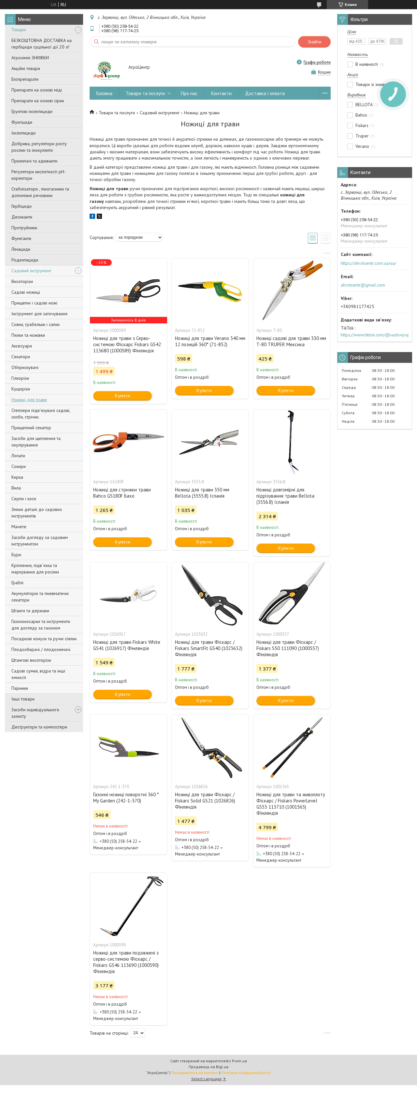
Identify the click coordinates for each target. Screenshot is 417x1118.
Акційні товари (25, 68)
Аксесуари (21, 346)
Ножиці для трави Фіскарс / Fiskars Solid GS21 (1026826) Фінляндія (205, 800)
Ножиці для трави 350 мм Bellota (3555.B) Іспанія (202, 493)
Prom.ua (239, 1060)
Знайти (314, 41)
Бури (16, 555)
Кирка (17, 477)
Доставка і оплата (265, 93)
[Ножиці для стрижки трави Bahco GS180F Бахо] (128, 442)
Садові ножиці (25, 292)
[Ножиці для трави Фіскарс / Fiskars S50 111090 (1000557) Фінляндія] (291, 594)
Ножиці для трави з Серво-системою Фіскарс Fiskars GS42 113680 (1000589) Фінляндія (127, 344)
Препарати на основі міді (36, 90)
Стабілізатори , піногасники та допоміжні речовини (40, 192)
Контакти (221, 93)
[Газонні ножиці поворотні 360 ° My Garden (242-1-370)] (128, 747)
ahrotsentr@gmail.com (363, 285)
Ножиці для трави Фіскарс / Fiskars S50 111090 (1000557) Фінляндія (287, 648)
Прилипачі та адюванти (34, 161)
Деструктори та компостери (39, 727)
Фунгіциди (21, 122)
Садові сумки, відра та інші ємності (38, 674)
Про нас (189, 93)
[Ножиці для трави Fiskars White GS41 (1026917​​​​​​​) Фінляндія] (128, 594)
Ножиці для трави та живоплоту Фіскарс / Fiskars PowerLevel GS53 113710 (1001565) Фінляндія (290, 803)
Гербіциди (21, 206)
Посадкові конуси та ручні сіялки (44, 639)
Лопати (18, 456)
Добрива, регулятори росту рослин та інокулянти (39, 147)
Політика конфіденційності (246, 1072)
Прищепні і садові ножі (34, 303)
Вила (16, 488)
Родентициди (24, 260)
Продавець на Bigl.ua (208, 1066)
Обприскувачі (24, 367)
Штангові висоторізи (31, 660)
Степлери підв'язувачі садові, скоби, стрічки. (40, 413)
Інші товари (23, 699)
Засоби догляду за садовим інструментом (39, 540)
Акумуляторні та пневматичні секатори (40, 596)
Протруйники (24, 228)
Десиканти (21, 217)
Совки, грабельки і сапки (35, 324)
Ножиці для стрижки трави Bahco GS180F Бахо (122, 493)
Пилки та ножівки (28, 335)
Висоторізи (22, 281)
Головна (104, 93)
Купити (122, 395)
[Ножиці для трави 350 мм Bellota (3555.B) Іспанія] (210, 442)
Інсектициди (23, 133)
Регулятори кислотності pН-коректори (38, 175)
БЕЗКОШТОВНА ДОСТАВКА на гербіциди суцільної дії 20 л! (41, 43)
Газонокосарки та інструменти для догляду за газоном (40, 624)
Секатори (20, 357)
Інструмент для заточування (39, 314)
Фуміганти (21, 238)
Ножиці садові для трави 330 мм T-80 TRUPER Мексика (291, 341)
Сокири (18, 466)
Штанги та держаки (30, 611)
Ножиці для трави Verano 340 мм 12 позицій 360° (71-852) (210, 341)
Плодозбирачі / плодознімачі (40, 649)
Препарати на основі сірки (37, 101)
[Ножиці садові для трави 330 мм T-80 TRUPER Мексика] (291, 290)
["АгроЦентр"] (106, 67)
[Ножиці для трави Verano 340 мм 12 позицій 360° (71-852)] (210, 290)
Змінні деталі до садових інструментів (36, 512)
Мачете (18, 527)
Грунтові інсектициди (31, 111)
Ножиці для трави (29, 400)
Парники (19, 688)
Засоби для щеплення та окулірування (36, 441)
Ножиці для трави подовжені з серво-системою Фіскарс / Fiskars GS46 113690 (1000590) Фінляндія (126, 962)
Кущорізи (20, 389)
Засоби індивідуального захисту (35, 713)
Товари (18, 30)
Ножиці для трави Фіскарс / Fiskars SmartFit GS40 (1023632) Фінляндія (208, 648)
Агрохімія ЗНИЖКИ (30, 58)
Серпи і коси (23, 499)
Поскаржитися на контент (194, 1072)
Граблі (17, 583)
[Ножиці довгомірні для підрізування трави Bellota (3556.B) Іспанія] (291, 442)
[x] (99, 217)
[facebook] (92, 217)
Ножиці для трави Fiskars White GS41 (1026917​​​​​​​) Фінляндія (126, 645)
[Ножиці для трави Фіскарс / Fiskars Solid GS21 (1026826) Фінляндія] (210, 747)
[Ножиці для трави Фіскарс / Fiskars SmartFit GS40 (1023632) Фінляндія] (210, 594)
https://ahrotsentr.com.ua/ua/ (368, 263)
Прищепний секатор (31, 428)
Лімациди (20, 249)
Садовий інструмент (31, 271)
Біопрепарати (24, 79)
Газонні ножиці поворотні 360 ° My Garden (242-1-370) (126, 797)
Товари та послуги (145, 93)
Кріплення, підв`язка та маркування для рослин (35, 568)
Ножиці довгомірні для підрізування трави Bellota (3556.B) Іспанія (285, 496)
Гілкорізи (20, 378)
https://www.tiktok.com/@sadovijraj (375, 335)
